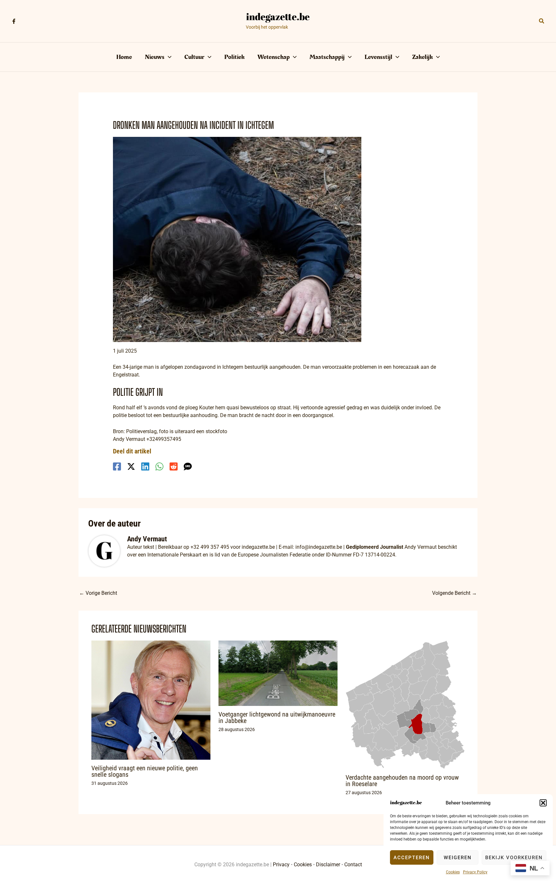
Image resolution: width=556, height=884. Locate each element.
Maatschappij (327, 57)
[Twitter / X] (131, 466)
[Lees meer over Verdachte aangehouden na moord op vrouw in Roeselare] (405, 704)
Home (124, 57)
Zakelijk (422, 57)
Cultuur (194, 57)
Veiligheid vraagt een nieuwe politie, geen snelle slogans (144, 771)
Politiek (234, 57)
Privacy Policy (475, 872)
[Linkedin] (145, 466)
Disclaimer (328, 864)
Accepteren (412, 857)
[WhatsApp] (159, 466)
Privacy (281, 864)
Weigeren (458, 857)
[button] (543, 803)
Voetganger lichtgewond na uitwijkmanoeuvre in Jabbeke (276, 717)
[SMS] (188, 466)
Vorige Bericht (98, 593)
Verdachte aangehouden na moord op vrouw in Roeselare (402, 781)
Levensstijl (378, 57)
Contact (353, 864)
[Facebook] (13, 21)
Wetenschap (273, 57)
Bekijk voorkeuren (514, 857)
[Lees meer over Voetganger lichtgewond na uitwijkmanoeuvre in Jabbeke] (278, 673)
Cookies (453, 872)
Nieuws (154, 57)
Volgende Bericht (454, 593)
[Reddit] (174, 466)
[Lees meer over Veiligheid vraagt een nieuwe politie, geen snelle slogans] (150, 700)
